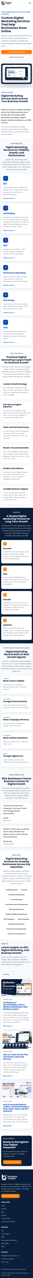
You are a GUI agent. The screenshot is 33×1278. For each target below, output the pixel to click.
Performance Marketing (14, 273)
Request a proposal (7, 1259)
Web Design (8, 300)
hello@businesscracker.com (10, 1256)
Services (4, 1209)
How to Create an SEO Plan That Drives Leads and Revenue (15, 1056)
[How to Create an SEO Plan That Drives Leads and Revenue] (16, 1040)
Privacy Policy (5, 1218)
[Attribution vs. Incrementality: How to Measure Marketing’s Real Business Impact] (16, 988)
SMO (5, 245)
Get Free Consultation (12, 1162)
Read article (7, 1026)
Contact (3, 1215)
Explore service (8, 198)
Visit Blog (6, 974)
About (3, 1206)
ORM (5, 327)
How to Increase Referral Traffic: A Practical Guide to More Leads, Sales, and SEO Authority (16, 1107)
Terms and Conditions (8, 1221)
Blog (2, 1212)
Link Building (9, 213)
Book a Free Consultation (16, 52)
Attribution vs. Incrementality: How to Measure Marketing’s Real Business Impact (15, 1005)
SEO (5, 183)
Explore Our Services (16, 57)
